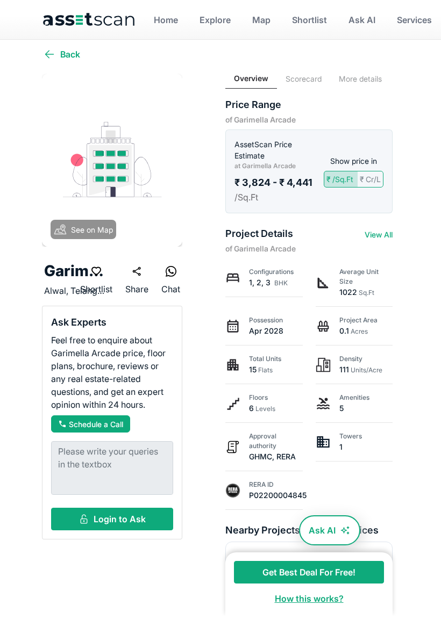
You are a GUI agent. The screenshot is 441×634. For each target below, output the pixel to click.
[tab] (251, 78)
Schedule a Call (96, 424)
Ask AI (322, 530)
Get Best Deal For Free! (308, 572)
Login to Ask (120, 519)
